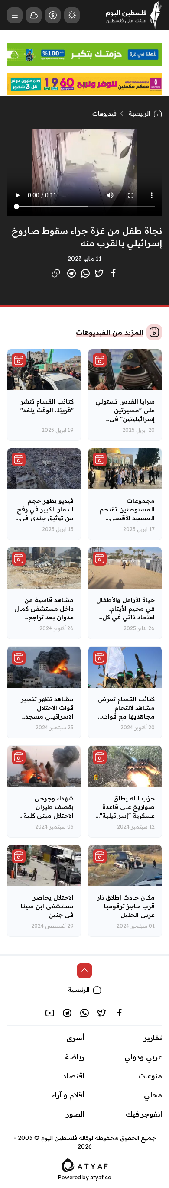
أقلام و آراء (68, 1095)
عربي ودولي (143, 1056)
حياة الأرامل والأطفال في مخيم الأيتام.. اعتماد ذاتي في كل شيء (125, 613)
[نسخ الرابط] (56, 273)
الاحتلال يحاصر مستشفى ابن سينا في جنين (47, 906)
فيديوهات (104, 113)
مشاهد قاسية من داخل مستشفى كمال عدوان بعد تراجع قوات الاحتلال (44, 613)
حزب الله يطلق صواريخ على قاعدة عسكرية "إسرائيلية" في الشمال (127, 811)
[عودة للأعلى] (84, 970)
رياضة (74, 1056)
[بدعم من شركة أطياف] (85, 1164)
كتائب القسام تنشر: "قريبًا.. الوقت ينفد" (46, 406)
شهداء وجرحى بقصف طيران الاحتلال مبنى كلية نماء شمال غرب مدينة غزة (48, 815)
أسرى (75, 1037)
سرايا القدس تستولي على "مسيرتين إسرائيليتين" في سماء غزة (125, 414)
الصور (75, 1114)
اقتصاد (73, 1075)
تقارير (153, 1037)
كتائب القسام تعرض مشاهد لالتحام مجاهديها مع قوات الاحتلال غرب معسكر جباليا (126, 716)
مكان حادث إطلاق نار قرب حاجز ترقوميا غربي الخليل (126, 906)
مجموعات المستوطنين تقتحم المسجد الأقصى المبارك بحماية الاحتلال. (127, 518)
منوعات (150, 1075)
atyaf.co (100, 1177)
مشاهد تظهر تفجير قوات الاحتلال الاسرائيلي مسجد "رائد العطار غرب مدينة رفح (47, 716)
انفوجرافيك (144, 1114)
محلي (153, 1095)
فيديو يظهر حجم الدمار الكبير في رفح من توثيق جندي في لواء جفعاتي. (45, 514)
